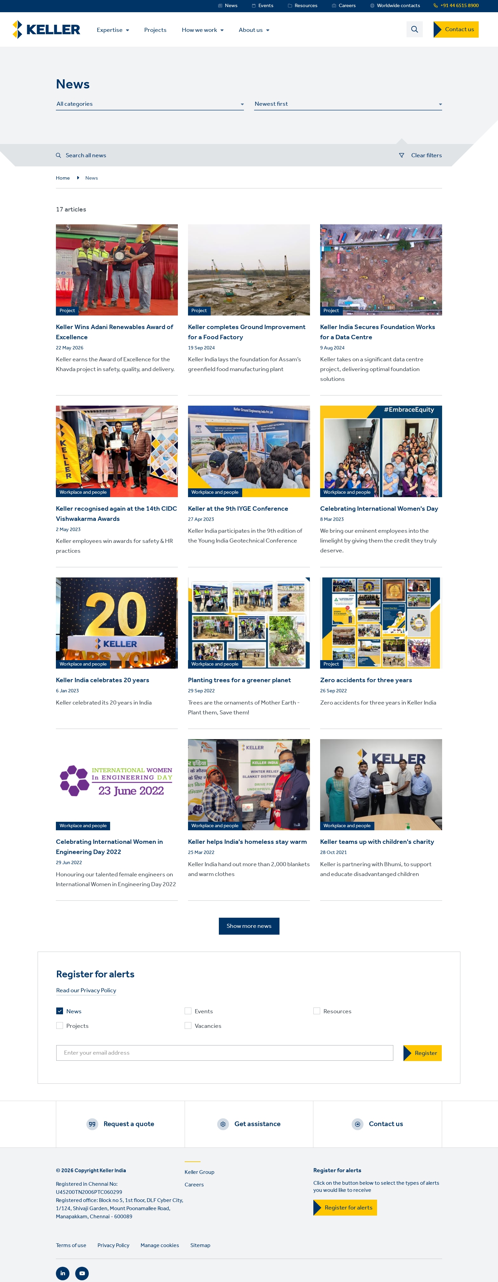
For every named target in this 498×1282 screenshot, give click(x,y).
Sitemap (200, 1245)
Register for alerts (349, 1208)
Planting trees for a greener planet (239, 680)
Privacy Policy (113, 1245)
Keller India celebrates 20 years (102, 680)
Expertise (110, 30)
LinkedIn (62, 1273)
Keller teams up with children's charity (377, 842)
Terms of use (71, 1245)
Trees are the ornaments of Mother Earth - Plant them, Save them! (244, 707)
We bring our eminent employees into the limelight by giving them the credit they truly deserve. (378, 540)
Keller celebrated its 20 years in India (104, 703)
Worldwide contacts (398, 6)
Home (63, 178)
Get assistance (257, 1124)
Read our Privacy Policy (86, 990)
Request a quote (129, 1124)
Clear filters (426, 156)
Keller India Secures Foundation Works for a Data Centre (377, 332)
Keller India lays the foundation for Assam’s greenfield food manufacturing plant (244, 364)
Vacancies (208, 1026)
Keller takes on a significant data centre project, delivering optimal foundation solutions (371, 369)
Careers (347, 6)
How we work (199, 30)
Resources (306, 6)
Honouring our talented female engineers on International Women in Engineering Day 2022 (116, 879)
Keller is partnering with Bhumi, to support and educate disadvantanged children (376, 869)
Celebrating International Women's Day (379, 509)
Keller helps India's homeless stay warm (247, 842)
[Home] (46, 29)
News (231, 6)
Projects (155, 29)
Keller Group (199, 1172)
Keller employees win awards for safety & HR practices (114, 546)
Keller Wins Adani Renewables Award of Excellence (114, 332)
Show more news (249, 926)
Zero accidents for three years (366, 680)
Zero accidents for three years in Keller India (378, 703)
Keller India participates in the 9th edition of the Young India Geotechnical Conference (245, 536)
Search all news (86, 155)
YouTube (82, 1273)
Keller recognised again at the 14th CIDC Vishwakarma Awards (116, 514)
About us (251, 30)
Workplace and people (83, 492)
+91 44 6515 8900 (459, 6)
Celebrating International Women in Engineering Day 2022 (109, 847)
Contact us (459, 29)
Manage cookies (160, 1245)
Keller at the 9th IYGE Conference (238, 509)
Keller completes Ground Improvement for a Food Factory (247, 332)
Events (265, 6)
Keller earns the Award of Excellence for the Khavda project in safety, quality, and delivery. (115, 364)
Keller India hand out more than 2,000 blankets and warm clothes (249, 869)
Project (67, 311)
